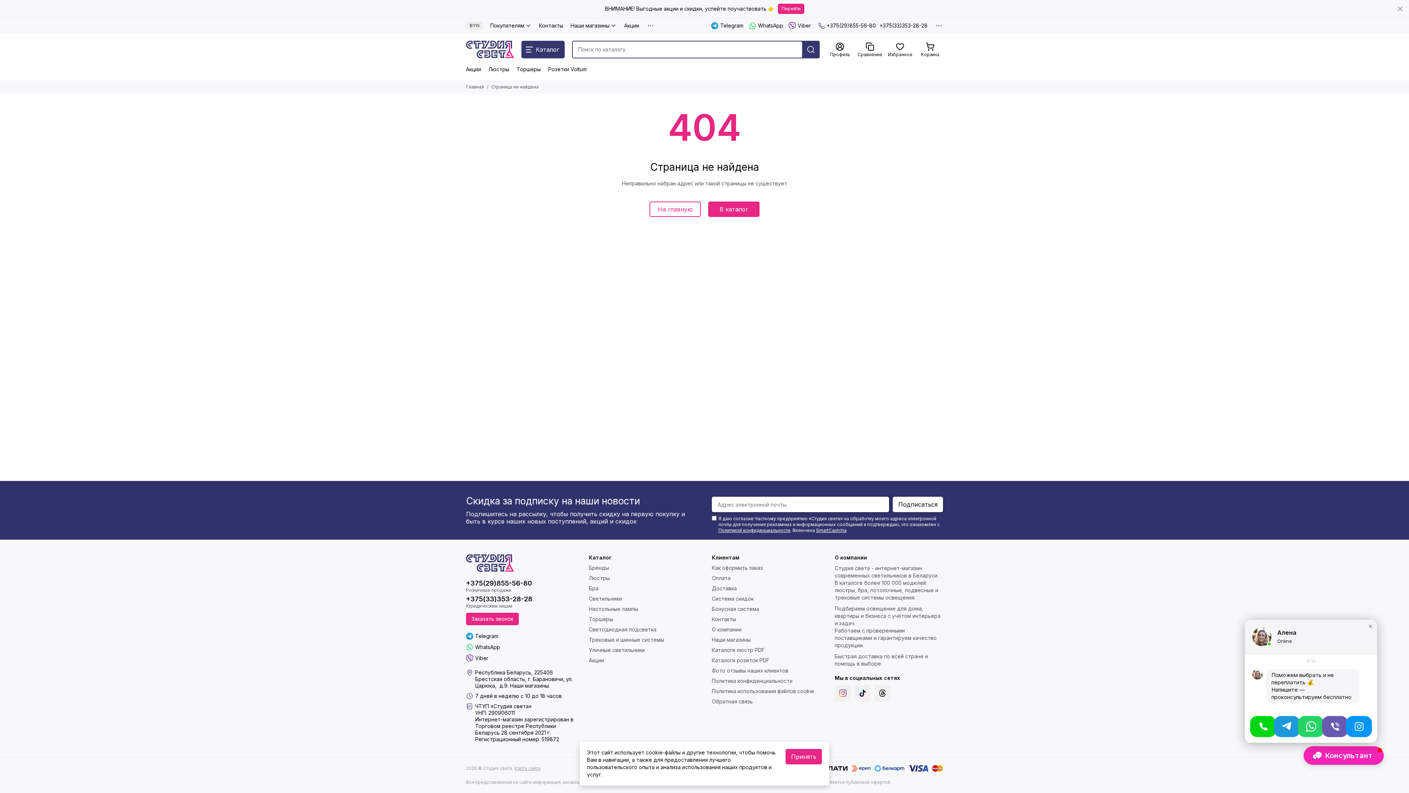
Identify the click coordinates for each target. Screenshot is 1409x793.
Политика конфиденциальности (752, 681)
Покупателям (507, 25)
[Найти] (811, 49)
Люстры (498, 69)
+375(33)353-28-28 (904, 25)
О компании (727, 629)
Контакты (551, 25)
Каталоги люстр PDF (738, 650)
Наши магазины (590, 25)
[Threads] (882, 693)
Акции (631, 25)
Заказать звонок (492, 619)
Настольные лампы (613, 609)
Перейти (791, 8)
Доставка (724, 588)
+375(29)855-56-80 (851, 25)
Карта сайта (527, 768)
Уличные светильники (617, 650)
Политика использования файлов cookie (763, 691)
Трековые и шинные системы (626, 640)
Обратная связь (732, 701)
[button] (1370, 626)
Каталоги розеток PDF (740, 660)
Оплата (721, 578)
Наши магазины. (530, 685)
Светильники (605, 598)
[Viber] (1335, 726)
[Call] (1263, 726)
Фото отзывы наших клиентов (750, 670)
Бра (593, 588)
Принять (803, 756)
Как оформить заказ (737, 568)
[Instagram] (843, 693)
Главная (475, 87)
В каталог (734, 209)
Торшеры (529, 69)
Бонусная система (735, 609)
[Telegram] (1287, 726)
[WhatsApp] (1311, 726)
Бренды (599, 568)
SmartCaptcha (831, 530)
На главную (675, 209)
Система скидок (733, 598)
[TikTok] (863, 693)
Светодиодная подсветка (622, 629)
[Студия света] (490, 49)
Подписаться (917, 504)
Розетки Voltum (567, 69)
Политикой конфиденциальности (754, 530)
